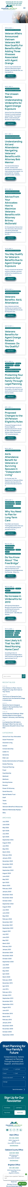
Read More (11, 76)
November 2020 (8, 955)
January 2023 (7, 891)
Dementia (6, 755)
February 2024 (7, 855)
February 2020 (7, 980)
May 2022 (6, 916)
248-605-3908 (18, 3)
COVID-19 (6, 752)
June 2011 (6, 1010)
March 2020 (6, 977)
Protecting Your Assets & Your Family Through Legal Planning (14, 379)
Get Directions (14, 1145)
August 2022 (7, 907)
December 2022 (8, 894)
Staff (4, 797)
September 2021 (8, 928)
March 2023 (6, 885)
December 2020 (8, 952)
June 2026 (6, 824)
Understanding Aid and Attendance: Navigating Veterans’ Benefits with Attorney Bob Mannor (13, 152)
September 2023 (8, 870)
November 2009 (8, 1029)
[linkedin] (21, 1129)
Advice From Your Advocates (12, 88)
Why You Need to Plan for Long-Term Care (13, 516)
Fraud (4, 770)
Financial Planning (10, 503)
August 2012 (7, 1007)
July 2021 (6, 934)
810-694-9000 (18, 2)
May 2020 (6, 971)
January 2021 (7, 949)
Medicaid (17, 365)
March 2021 (6, 943)
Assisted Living (7, 742)
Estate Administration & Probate (13, 761)
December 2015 (8, 983)
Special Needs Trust (9, 794)
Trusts (7, 367)
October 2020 (7, 958)
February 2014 (7, 992)
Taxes (4, 800)
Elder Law (18, 363)
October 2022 (7, 901)
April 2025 (6, 837)
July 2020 (6, 965)
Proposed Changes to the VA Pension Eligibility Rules (14, 417)
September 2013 (8, 998)
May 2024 (6, 849)
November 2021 (8, 925)
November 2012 (8, 1001)
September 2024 (8, 840)
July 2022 (6, 910)
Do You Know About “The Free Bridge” (12, 560)
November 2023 (8, 864)
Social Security (7, 791)
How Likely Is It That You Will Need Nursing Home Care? (13, 645)
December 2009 (8, 1026)
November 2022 (8, 898)
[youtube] (7, 1129)
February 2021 (7, 946)
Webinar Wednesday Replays (12, 293)
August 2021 (7, 931)
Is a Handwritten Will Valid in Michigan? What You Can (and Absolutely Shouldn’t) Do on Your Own (13, 725)
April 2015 (6, 986)
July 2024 (6, 846)
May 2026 (6, 827)
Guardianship (7, 773)
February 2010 (7, 1019)
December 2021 (8, 922)
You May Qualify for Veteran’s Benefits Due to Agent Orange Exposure (14, 260)
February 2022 (7, 919)
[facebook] (14, 1129)
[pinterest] (17, 1129)
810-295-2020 (17, 5)
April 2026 (6, 830)
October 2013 (7, 995)
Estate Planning (9, 365)
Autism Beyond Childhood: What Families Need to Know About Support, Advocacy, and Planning (13, 715)
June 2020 (6, 968)
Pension (5, 785)
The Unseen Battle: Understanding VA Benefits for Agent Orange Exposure (13, 101)
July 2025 (6, 834)
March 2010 (6, 1016)
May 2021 (6, 940)
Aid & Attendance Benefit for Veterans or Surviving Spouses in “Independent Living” (13, 464)
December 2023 (8, 861)
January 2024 (7, 858)
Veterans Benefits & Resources (13, 29)
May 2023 (6, 879)
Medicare (6, 779)
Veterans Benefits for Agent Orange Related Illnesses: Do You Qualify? (13, 339)
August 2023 (7, 873)
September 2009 (8, 1035)
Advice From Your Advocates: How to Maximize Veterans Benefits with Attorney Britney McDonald (12, 210)
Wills (4, 813)
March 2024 (6, 852)
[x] (11, 1129)
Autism (5, 746)
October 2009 (7, 1032)
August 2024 (7, 843)
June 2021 (6, 937)
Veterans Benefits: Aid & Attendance (13, 299)
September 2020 (8, 962)
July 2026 (6, 821)
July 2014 (6, 989)
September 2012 (8, 1004)
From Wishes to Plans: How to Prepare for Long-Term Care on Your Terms (12, 690)
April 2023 (6, 882)
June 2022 (6, 913)
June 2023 (6, 876)
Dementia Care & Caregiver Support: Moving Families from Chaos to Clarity (12, 707)
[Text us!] (22, 1184)
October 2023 (7, 867)
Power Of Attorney (8, 788)
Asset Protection (10, 363)
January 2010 (7, 1022)
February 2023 (7, 888)
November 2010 (8, 1013)
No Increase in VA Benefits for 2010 (13, 599)
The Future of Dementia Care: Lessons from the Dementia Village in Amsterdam (14, 698)
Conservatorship (8, 749)
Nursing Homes (9, 505)
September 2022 (8, 904)
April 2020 (6, 974)
